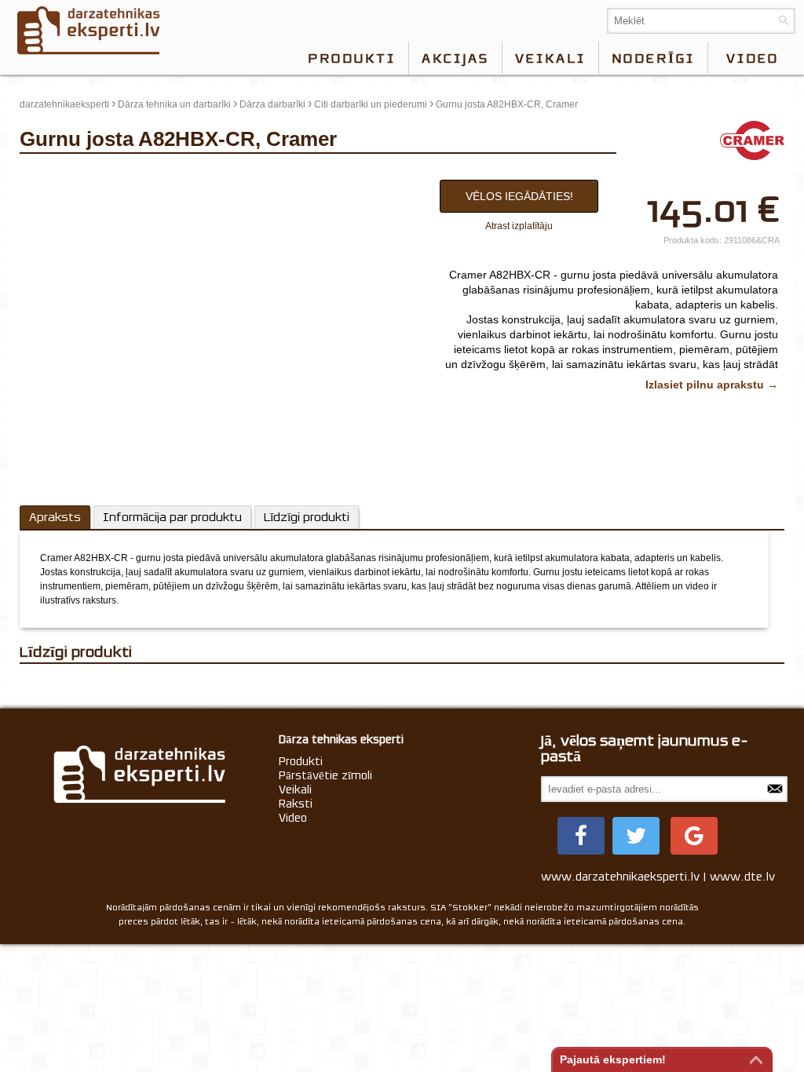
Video (293, 817)
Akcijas (455, 58)
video (752, 58)
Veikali (550, 58)
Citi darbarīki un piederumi (370, 104)
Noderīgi (653, 58)
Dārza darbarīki (272, 104)
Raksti (295, 803)
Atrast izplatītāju (519, 226)
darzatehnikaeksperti (64, 104)
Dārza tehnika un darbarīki (174, 104)
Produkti (352, 58)
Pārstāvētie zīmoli (325, 775)
